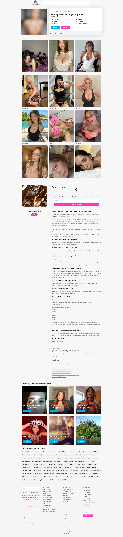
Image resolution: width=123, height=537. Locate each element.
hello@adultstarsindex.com (34, 506)
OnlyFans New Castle (49, 470)
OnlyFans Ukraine (37, 477)
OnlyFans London (26, 470)
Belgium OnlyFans (47, 452)
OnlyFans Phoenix (26, 473)
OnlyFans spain (73, 473)
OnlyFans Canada (36, 461)
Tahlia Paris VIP (82, 405)
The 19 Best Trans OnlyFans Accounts (61, 365)
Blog (55, 452)
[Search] (89, 3)
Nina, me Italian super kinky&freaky (34, 405)
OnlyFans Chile (57, 461)
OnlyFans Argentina (68, 458)
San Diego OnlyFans (27, 480)
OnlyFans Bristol (26, 461)
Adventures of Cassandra (58, 436)
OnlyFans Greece (92, 464)
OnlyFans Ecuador (26, 464)
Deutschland (60, 341)
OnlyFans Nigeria (74, 470)
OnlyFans (59, 458)
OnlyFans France (58, 464)
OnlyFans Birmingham (92, 458)
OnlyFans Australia (79, 458)
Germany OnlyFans (38, 455)
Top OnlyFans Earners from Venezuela (61, 371)
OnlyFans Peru (84, 470)
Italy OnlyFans (58, 455)
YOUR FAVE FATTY (56, 405)
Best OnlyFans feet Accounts (59, 377)
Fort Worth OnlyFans (27, 455)
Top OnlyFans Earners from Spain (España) (62, 363)
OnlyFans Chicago (47, 461)
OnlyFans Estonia (37, 464)
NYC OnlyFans (51, 458)
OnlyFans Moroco (37, 470)
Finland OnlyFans (94, 452)
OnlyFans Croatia (79, 461)
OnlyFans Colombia (68, 461)
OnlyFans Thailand (26, 477)
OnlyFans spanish (83, 473)
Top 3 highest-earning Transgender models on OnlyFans (65, 375)
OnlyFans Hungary (37, 467)
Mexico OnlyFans (80, 455)
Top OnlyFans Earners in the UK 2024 (61, 367)
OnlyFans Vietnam (60, 477)
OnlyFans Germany (55, 11)
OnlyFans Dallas (90, 461)
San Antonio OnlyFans (94, 477)
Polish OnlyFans (71, 477)
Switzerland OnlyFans (62, 480)
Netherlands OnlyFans (27, 458)
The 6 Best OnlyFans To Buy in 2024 (61, 373)
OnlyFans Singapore (49, 473)
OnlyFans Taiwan (94, 473)
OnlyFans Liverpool (91, 467)
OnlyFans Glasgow (80, 464)
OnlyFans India (48, 467)
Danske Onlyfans (73, 452)
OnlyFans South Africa (61, 473)
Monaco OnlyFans (91, 455)
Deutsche (54, 341)
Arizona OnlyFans (26, 452)
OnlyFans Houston (26, 467)
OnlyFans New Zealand (62, 470)
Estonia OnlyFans (83, 452)
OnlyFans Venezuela (49, 477)
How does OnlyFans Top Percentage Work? (62, 369)
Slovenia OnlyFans (38, 480)
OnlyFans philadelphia (95, 470)
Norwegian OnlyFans (40, 458)
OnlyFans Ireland (58, 467)
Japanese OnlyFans (69, 455)
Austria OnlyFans (37, 452)
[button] (55, 351)
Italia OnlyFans (49, 455)
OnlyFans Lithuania (79, 467)
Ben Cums (80, 436)
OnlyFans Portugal (37, 473)
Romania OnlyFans (82, 477)
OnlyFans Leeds (68, 467)
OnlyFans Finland (48, 464)
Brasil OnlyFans (63, 452)
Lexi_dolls (26, 436)
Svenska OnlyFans (50, 480)
